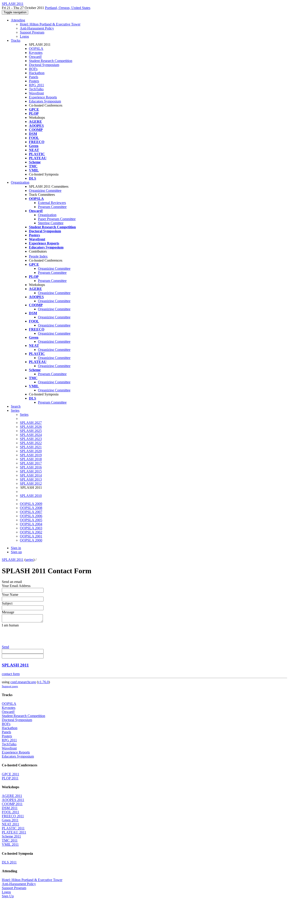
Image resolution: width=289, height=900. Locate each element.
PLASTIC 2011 (13, 828)
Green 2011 (10, 820)
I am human (10, 625)
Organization (20, 182)
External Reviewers (52, 203)
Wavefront (36, 93)
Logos (24, 36)
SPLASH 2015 (31, 471)
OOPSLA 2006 (31, 516)
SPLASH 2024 (31, 435)
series (29, 560)
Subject (7, 603)
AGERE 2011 (12, 796)
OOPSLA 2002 (31, 532)
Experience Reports (43, 97)
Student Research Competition (50, 61)
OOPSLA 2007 (31, 512)
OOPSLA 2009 (31, 504)
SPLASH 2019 (31, 455)
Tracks (15, 40)
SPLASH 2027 (31, 423)
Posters (34, 81)
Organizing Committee (45, 190)
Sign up (16, 552)
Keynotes (35, 53)
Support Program (32, 32)
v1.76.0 (43, 682)
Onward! (35, 57)
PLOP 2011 (10, 778)
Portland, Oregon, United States (67, 8)
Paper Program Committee (57, 219)
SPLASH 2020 (31, 451)
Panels (33, 77)
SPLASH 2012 (31, 483)
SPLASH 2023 (31, 439)
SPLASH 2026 (31, 427)
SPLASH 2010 (31, 496)
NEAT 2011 (10, 824)
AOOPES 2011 (13, 800)
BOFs (33, 69)
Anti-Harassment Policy (37, 28)
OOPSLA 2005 (31, 520)
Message (8, 612)
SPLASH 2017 (31, 463)
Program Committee (52, 207)
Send (5, 647)
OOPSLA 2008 (31, 508)
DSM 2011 (10, 808)
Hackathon (36, 73)
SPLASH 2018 (31, 459)
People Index (38, 256)
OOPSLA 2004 (31, 524)
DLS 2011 (9, 862)
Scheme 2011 (11, 836)
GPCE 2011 (10, 774)
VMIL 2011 (10, 844)
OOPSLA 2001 (31, 536)
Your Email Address (16, 586)
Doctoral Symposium (44, 65)
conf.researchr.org (23, 682)
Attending (18, 20)
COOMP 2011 (12, 804)
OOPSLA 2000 (31, 540)
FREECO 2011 (13, 816)
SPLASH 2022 (31, 443)
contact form (11, 674)
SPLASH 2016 (31, 467)
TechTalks (36, 89)
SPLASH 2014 (31, 475)
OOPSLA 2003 (31, 528)
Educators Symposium (45, 101)
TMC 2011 (10, 840)
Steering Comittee (50, 223)
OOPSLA (36, 48)
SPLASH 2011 (12, 560)
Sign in (16, 548)
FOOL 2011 (10, 812)
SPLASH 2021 (31, 447)
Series (24, 414)
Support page (10, 686)
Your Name (10, 594)
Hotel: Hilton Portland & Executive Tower (50, 24)
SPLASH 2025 (31, 431)
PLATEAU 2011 (14, 832)
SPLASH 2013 (31, 479)
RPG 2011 (36, 85)
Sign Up (8, 896)
